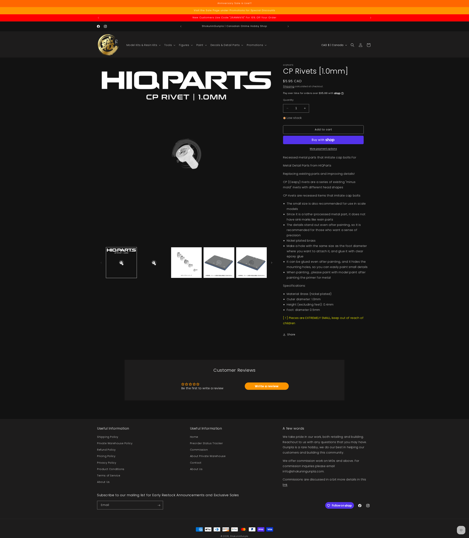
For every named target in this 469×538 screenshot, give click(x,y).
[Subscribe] (159, 505)
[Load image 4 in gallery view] (219, 262)
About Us (103, 482)
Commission (199, 449)
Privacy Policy (106, 462)
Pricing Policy (106, 456)
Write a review (266, 386)
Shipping (288, 86)
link (285, 484)
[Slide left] (101, 263)
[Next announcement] (371, 17)
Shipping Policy (107, 437)
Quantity (288, 100)
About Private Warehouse (208, 456)
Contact (196, 462)
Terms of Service (108, 475)
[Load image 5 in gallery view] (251, 262)
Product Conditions (110, 469)
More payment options (323, 148)
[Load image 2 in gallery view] (154, 262)
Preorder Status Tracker (206, 443)
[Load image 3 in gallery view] (186, 262)
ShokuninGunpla (239, 536)
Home (194, 437)
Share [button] (291, 334)
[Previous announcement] (98, 17)
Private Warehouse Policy (114, 443)
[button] (143, 45)
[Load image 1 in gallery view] (121, 262)
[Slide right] (272, 263)
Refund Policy (106, 449)
